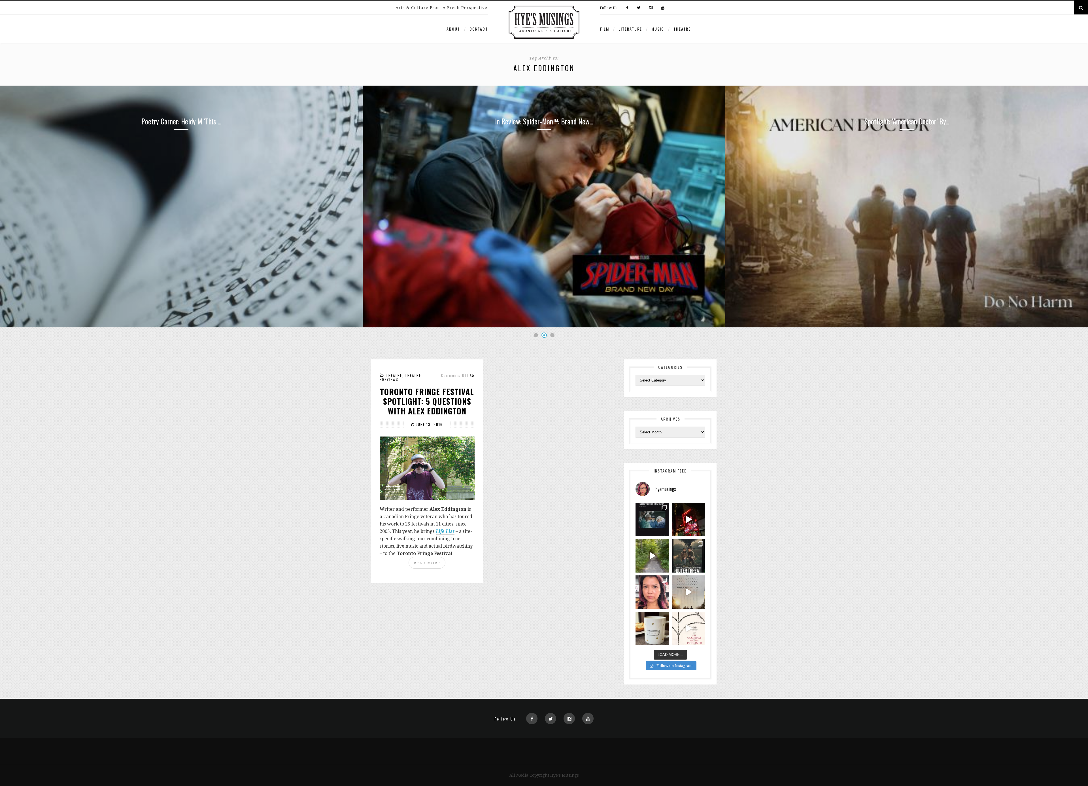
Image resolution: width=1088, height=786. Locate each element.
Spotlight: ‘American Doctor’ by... (544, 121)
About (453, 29)
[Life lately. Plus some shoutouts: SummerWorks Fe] (652, 556)
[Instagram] (651, 8)
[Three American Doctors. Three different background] (688, 592)
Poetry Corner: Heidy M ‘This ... (907, 121)
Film (604, 29)
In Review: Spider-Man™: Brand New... (181, 121)
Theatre (682, 29)
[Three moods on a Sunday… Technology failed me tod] (652, 592)
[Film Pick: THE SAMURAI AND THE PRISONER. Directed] (688, 628)
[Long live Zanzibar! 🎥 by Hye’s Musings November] (688, 519)
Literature (630, 29)
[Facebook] (627, 8)
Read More (181, 162)
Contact (478, 29)
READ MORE (427, 562)
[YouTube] (661, 8)
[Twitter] (639, 8)
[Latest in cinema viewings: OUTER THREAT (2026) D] (688, 556)
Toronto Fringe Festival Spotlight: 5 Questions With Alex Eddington (427, 401)
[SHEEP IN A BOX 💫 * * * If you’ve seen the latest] (652, 628)
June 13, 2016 (429, 424)
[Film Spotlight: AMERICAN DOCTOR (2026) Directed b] (652, 519)
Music (657, 29)
